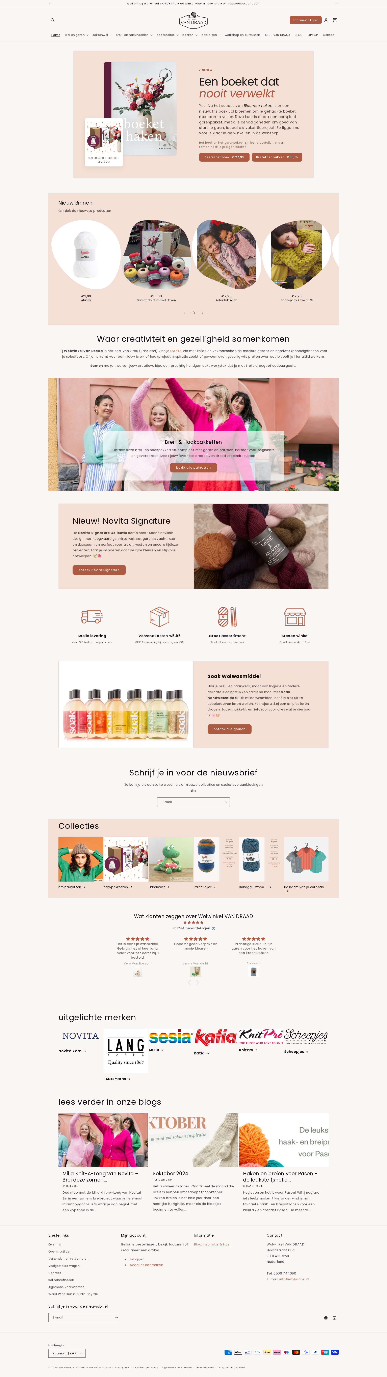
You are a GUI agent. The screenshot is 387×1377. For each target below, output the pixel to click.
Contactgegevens (146, 1367)
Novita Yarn (70, 1051)
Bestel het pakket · (277, 157)
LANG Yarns (115, 1078)
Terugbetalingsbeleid (231, 1367)
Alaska (86, 300)
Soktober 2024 (170, 1174)
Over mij (54, 1244)
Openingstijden (59, 1252)
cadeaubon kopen (306, 20)
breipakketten (69, 887)
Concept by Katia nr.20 (297, 300)
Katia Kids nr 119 (226, 300)
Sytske (176, 351)
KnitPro (246, 1050)
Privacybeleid (122, 1367)
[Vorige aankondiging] (49, 4)
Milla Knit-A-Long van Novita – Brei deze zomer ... (100, 1177)
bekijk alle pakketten (193, 468)
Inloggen (137, 1259)
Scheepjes (294, 1051)
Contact (54, 1273)
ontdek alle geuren (230, 729)
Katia (199, 1053)
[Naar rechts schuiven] (202, 313)
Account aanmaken (146, 1265)
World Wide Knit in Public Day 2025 (74, 1294)
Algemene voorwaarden (66, 1287)
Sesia (154, 1049)
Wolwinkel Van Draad (72, 1367)
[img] (193, 922)
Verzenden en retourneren (68, 1259)
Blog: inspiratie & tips (211, 1244)
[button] (52, 20)
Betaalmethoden (61, 1280)
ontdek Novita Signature (99, 570)
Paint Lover (203, 887)
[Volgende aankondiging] (337, 4)
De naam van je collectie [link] (304, 887)
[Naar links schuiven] (184, 313)
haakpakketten (116, 887)
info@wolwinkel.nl (294, 1279)
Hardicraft (157, 887)
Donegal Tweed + (253, 887)
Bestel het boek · (224, 157)
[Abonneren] (225, 802)
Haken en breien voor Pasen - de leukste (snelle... (280, 1177)
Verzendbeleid (205, 1367)
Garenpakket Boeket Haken (156, 300)
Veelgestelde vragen (64, 1266)
